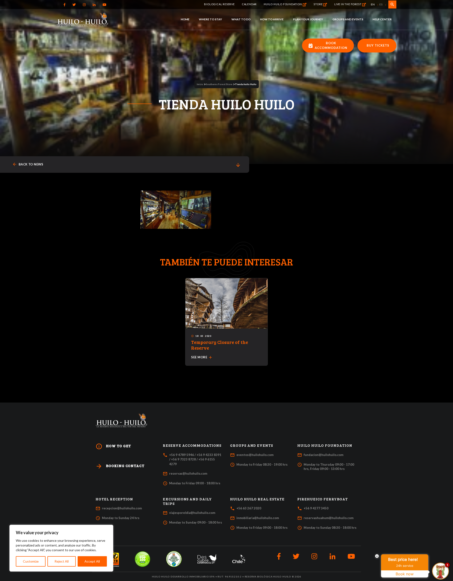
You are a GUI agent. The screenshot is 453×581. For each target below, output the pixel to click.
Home (185, 19)
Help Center (382, 19)
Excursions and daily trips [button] (187, 501)
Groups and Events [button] (251, 445)
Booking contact (120, 466)
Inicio (200, 84)
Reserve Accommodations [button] (192, 445)
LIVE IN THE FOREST (348, 4)
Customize (31, 561)
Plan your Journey (308, 19)
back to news (27, 164)
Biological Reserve (219, 4)
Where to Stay (210, 19)
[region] (61, 548)
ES (380, 4)
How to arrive (272, 19)
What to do (241, 19)
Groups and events (347, 19)
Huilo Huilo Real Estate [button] (257, 499)
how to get (113, 446)
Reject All (62, 561)
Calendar (249, 4)
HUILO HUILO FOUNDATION (283, 4)
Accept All (92, 561)
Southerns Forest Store (219, 84)
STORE (318, 4)
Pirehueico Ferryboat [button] (322, 499)
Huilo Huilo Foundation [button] (324, 445)
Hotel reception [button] (114, 499)
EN (373, 4)
